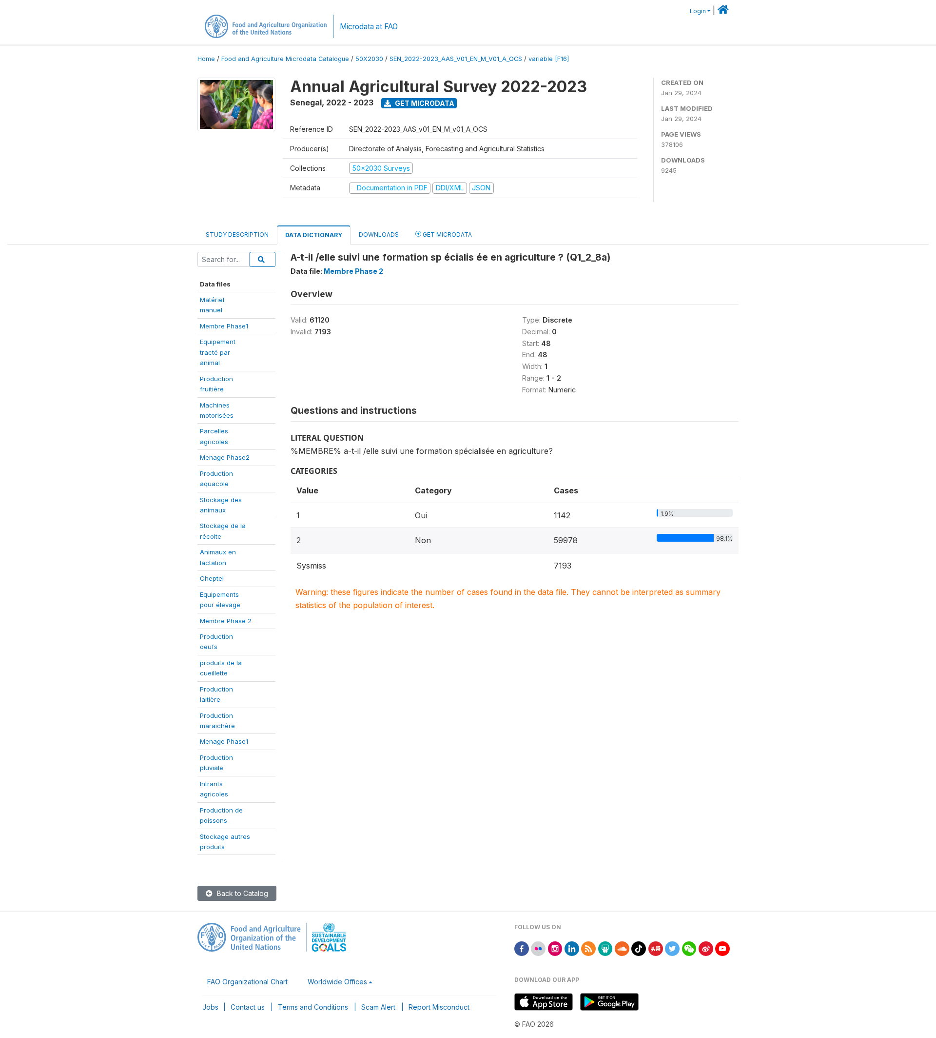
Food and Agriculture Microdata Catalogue (285, 58)
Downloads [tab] (379, 234)
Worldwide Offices (337, 981)
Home (206, 58)
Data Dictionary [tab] (313, 235)
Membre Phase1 (224, 326)
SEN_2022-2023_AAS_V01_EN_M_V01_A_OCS (456, 58)
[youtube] (722, 948)
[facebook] (521, 948)
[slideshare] (605, 948)
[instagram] (555, 948)
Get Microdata (423, 103)
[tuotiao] (655, 948)
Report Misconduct (439, 1007)
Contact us (248, 1007)
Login (698, 11)
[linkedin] (572, 948)
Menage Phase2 (225, 457)
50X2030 (369, 58)
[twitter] (672, 948)
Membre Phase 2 (226, 621)
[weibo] (706, 948)
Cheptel (212, 578)
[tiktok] (638, 948)
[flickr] (538, 948)
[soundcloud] (622, 948)
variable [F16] (548, 58)
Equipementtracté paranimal (217, 352)
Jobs (210, 1007)
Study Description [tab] (237, 234)
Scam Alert (378, 1007)
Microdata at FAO (369, 26)
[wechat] (689, 948)
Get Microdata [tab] (446, 234)
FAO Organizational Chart (247, 981)
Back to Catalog (241, 893)
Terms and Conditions (313, 1007)
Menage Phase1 (224, 741)
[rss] (588, 948)
